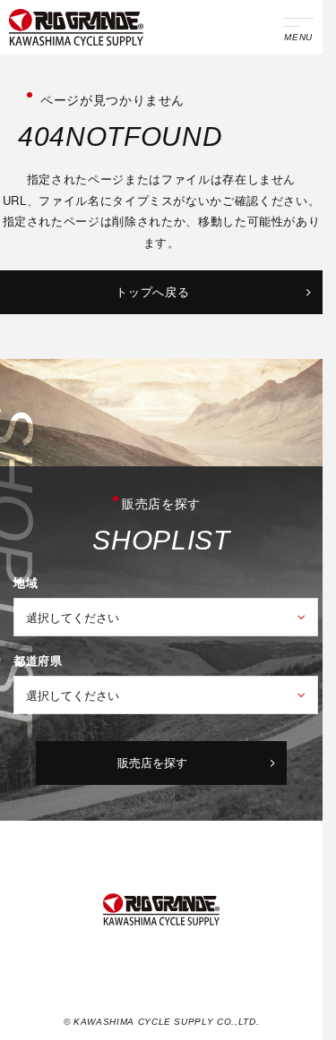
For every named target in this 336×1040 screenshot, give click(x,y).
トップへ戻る (152, 291)
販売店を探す (152, 762)
